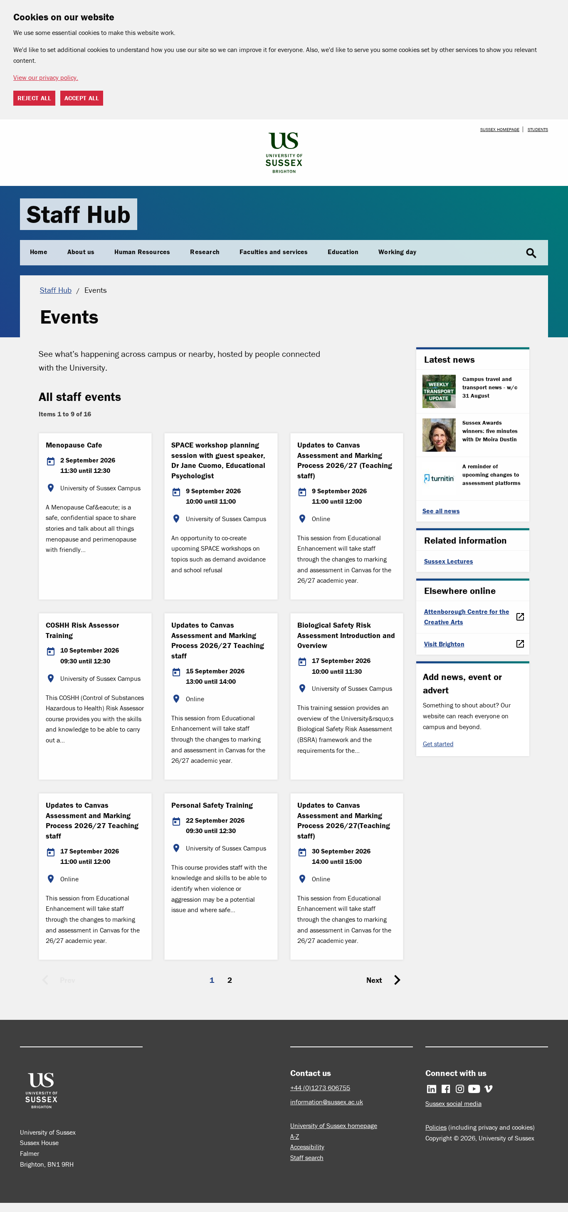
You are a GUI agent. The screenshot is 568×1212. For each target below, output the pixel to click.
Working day (397, 251)
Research (205, 251)
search (531, 253)
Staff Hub (79, 214)
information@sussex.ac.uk (326, 1102)
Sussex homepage (499, 129)
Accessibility (307, 1147)
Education (343, 251)
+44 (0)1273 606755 (320, 1087)
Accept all (81, 98)
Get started (438, 744)
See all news (441, 511)
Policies (436, 1127)
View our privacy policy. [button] (45, 77)
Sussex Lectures (448, 561)
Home (38, 251)
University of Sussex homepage (333, 1125)
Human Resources (142, 251)
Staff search (307, 1157)
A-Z (294, 1136)
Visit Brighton (444, 644)
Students (538, 129)
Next (374, 980)
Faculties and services (274, 251)
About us (81, 251)
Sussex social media (453, 1103)
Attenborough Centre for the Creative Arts (466, 616)
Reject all (34, 98)
